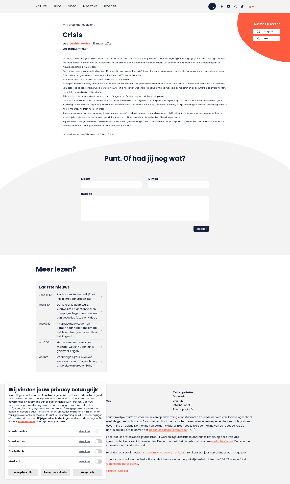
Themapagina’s (183, 409)
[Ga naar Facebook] (222, 6)
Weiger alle (87, 472)
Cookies (123, 471)
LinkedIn (180, 452)
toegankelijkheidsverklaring (120, 464)
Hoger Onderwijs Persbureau (168, 430)
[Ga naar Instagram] (235, 6)
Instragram (148, 452)
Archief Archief (80, 43)
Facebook (163, 452)
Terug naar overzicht (81, 25)
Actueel (41, 6)
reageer (268, 31)
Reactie (86, 194)
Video (72, 6)
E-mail (153, 179)
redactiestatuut (222, 441)
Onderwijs (179, 396)
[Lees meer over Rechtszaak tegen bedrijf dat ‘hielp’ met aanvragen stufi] (71, 297)
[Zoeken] (212, 6)
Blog (57, 6)
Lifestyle (178, 401)
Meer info (84, 431)
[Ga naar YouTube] (228, 6)
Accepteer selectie (55, 472)
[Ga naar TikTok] (242, 6)
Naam (85, 179)
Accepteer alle (23, 472)
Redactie (110, 6)
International (181, 405)
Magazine (90, 6)
